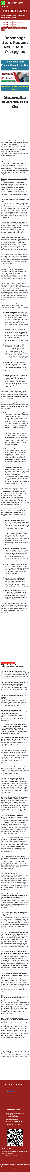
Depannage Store (7, 1154)
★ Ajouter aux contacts (10, 1156)
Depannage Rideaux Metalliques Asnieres (15, 1151)
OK (15, 1168)
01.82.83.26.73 (18, 1121)
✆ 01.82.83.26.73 (15, 11)
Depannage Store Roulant (9, 17)
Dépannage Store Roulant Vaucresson (13, 15)
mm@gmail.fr (14, 1119)
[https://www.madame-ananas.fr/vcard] (15, 1137)
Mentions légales (6, 1084)
